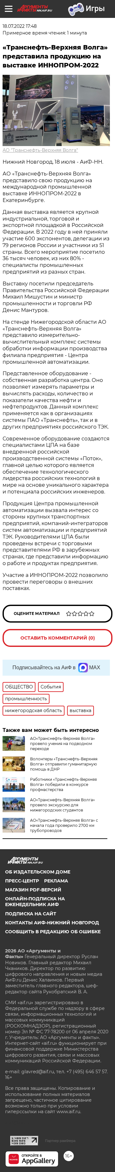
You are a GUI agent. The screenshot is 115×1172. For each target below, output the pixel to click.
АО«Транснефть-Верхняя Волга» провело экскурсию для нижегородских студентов (62, 804)
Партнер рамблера (60, 1141)
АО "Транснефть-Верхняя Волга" (40, 150)
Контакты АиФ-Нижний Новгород (52, 923)
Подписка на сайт (30, 914)
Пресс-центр (22, 881)
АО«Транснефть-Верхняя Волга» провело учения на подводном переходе (62, 743)
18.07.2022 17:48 (20, 26)
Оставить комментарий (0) (57, 638)
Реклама (56, 881)
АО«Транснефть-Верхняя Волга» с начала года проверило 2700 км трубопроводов (64, 825)
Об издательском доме (37, 872)
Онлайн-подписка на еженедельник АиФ (35, 901)
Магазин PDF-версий (33, 890)
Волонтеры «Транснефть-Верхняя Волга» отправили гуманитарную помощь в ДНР (63, 764)
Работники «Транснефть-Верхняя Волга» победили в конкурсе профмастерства (63, 784)
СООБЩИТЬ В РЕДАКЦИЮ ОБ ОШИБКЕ (53, 932)
